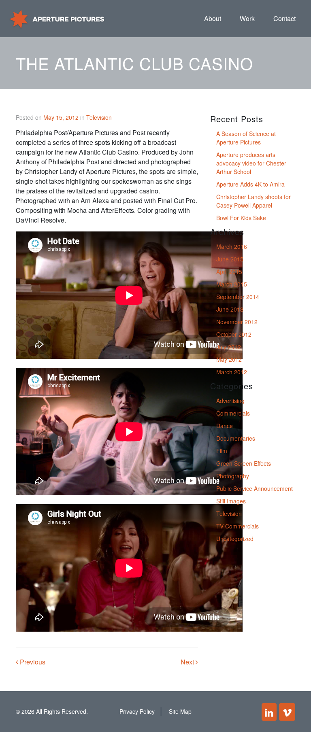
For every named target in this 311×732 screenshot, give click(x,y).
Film (221, 451)
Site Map (180, 711)
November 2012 (237, 322)
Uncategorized (234, 539)
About (212, 18)
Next (188, 661)
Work (247, 18)
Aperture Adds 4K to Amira (250, 184)
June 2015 (229, 259)
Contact (284, 18)
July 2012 (228, 347)
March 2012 (231, 372)
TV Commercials (237, 526)
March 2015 (231, 284)
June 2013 (229, 309)
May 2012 (229, 359)
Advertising (230, 401)
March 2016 (231, 246)
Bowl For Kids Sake (241, 218)
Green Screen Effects (243, 463)
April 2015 (229, 271)
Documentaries (235, 438)
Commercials (233, 413)
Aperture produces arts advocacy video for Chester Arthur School (251, 163)
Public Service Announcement (254, 488)
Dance (224, 426)
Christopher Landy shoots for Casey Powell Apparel (253, 201)
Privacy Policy (137, 711)
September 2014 (237, 297)
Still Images (231, 501)
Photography (232, 476)
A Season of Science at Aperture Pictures (246, 137)
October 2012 (233, 334)
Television (99, 117)
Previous (31, 661)
